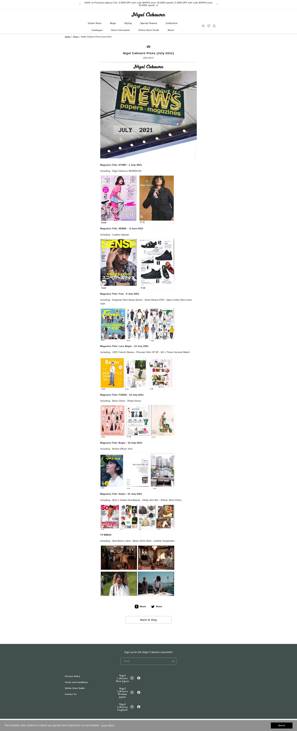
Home (67, 37)
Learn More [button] (107, 725)
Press (75, 37)
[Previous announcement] (80, 4)
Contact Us (71, 694)
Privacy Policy (72, 676)
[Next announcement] (217, 4)
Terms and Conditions (76, 682)
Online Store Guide (75, 688)
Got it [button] (281, 725)
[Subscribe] (172, 661)
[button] (203, 26)
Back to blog (148, 619)
